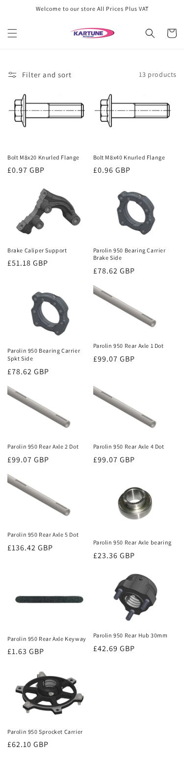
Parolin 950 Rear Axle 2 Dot (43, 446)
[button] (12, 33)
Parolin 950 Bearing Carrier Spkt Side (43, 354)
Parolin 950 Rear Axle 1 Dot (128, 345)
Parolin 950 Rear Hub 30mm (130, 635)
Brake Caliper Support (37, 250)
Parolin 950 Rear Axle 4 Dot (128, 446)
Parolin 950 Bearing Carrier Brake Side (129, 254)
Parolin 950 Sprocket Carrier (45, 731)
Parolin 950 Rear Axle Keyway (46, 638)
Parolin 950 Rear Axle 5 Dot (43, 534)
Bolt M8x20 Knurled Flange (43, 157)
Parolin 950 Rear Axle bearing (132, 542)
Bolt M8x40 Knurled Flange (129, 157)
